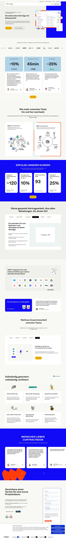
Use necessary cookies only (58, 532)
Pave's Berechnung (24, 190)
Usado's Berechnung (53, 190)
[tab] (11, 217)
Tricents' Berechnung (10, 190)
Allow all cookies (58, 526)
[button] (54, 1)
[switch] (27, 537)
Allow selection (58, 529)
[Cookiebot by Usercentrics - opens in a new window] (6, 537)
